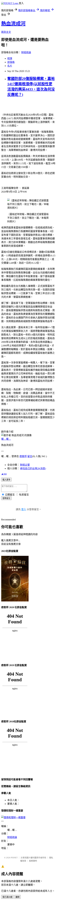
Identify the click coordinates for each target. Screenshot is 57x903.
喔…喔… (6, 439)
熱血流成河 (13, 23)
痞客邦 (23, 456)
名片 (9, 65)
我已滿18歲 (7, 897)
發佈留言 (6, 498)
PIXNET (14, 857)
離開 (17, 897)
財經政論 (26, 52)
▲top (4, 473)
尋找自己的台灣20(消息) (33, 468)
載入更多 (6, 480)
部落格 (11, 62)
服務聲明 (33, 861)
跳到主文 (6, 32)
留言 (29, 456)
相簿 (9, 58)
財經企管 (25, 465)
